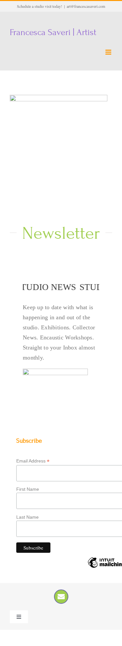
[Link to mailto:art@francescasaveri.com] (61, 596)
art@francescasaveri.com (86, 6)
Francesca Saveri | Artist (53, 32)
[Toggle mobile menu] (108, 52)
